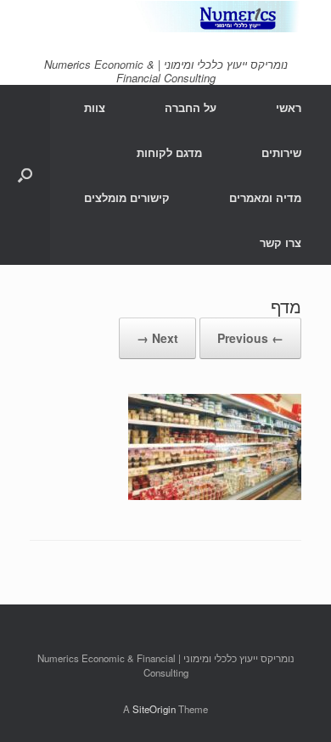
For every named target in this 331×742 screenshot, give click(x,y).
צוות (94, 107)
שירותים (281, 152)
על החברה (190, 107)
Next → (157, 337)
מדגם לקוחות (169, 152)
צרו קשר (280, 242)
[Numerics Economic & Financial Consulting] (165, 16)
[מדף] (214, 494)
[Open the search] (25, 175)
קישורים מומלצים (127, 197)
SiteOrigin (154, 709)
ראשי (288, 107)
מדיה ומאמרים (265, 197)
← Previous (250, 337)
